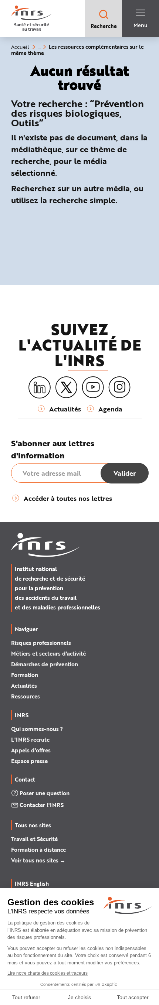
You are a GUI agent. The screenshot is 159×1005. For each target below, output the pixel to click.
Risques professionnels (41, 643)
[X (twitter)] (66, 387)
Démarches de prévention (44, 664)
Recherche (104, 26)
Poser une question (45, 793)
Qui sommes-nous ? (37, 729)
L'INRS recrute (30, 739)
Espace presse (29, 761)
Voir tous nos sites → (38, 860)
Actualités (24, 685)
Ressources (25, 696)
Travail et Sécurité (34, 839)
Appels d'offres (31, 750)
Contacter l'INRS (42, 805)
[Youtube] (93, 387)
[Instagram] (119, 387)
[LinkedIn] (39, 387)
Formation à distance (38, 849)
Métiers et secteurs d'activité (48, 653)
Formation (24, 675)
